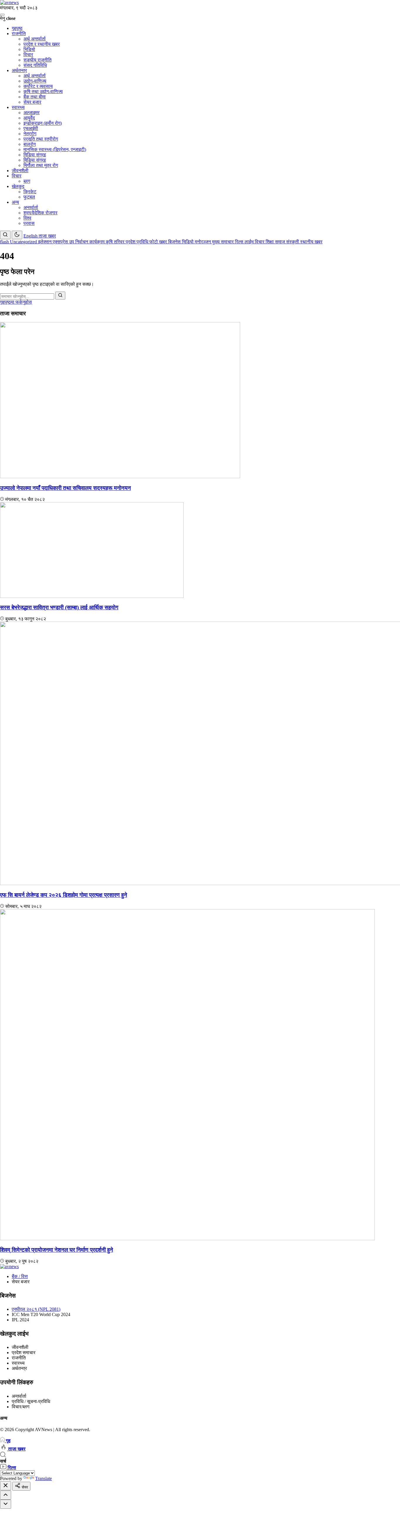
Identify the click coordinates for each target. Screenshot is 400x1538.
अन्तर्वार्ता (30, 207)
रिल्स (240, 241)
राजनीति (19, 33)
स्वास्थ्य (18, 107)
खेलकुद (18, 186)
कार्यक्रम (97, 241)
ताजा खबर (47, 235)
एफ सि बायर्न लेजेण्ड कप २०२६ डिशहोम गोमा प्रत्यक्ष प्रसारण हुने (63, 895)
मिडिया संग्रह (34, 154)
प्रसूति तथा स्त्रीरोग (40, 138)
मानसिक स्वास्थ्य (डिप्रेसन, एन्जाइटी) (54, 149)
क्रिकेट (29, 191)
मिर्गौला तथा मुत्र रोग (40, 165)
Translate (43, 1478)
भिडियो (29, 49)
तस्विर (120, 241)
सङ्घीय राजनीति (37, 59)
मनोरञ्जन (203, 241)
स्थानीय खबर (311, 241)
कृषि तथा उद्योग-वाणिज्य (43, 91)
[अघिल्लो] (5, 1495)
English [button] (31, 235)
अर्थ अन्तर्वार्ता (34, 38)
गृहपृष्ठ (17, 28)
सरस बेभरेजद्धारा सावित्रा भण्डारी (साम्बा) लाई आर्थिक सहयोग (59, 607)
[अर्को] (5, 1504)
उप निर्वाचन (79, 241)
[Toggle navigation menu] (2, 15)
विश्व (27, 217)
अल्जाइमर (31, 112)
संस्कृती (293, 241)
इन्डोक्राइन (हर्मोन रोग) (42, 123)
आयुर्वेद (29, 117)
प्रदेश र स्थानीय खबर (41, 44)
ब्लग (26, 181)
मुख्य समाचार (223, 241)
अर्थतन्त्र (19, 70)
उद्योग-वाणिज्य (34, 80)
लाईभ (250, 241)
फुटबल (29, 196)
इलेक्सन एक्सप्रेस (53, 241)
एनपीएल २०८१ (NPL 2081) (36, 1309)
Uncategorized (24, 241)
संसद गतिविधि (35, 65)
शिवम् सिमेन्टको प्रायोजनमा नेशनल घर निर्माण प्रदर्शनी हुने (56, 1250)
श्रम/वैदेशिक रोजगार (40, 212)
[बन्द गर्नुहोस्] (5, 1485)
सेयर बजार (32, 102)
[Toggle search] (5, 235)
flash (5, 241)
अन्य (15, 202)
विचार (28, 54)
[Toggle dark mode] (17, 235)
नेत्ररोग (29, 133)
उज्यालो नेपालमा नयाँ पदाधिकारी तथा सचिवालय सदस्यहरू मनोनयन (65, 488)
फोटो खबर (158, 241)
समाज (280, 241)
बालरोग (29, 144)
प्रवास (29, 223)
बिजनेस (175, 241)
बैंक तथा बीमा (34, 96)
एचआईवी (30, 128)
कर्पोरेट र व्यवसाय (38, 86)
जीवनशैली (20, 170)
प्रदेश (131, 241)
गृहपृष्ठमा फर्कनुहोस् (16, 302)
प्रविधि (142, 241)
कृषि (110, 241)
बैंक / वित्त (20, 1276)
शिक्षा (270, 241)
